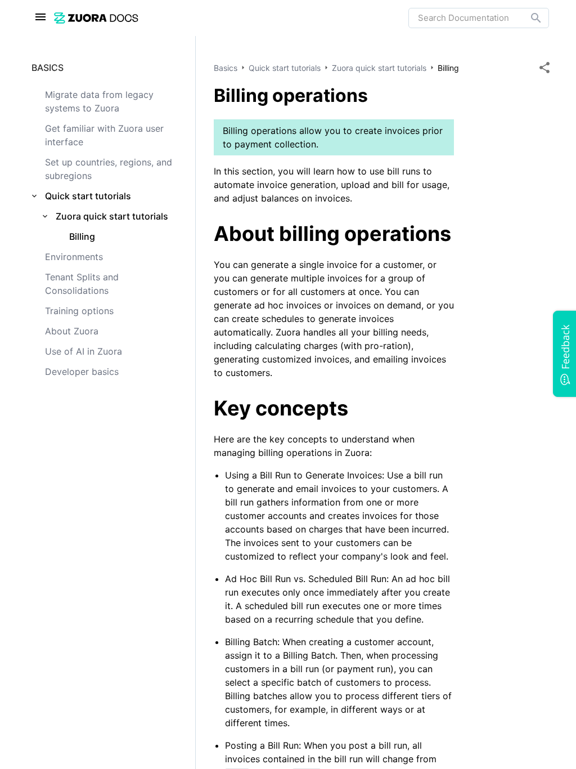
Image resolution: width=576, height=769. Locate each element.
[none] (544, 67)
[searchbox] (528, 18)
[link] (231, 17)
